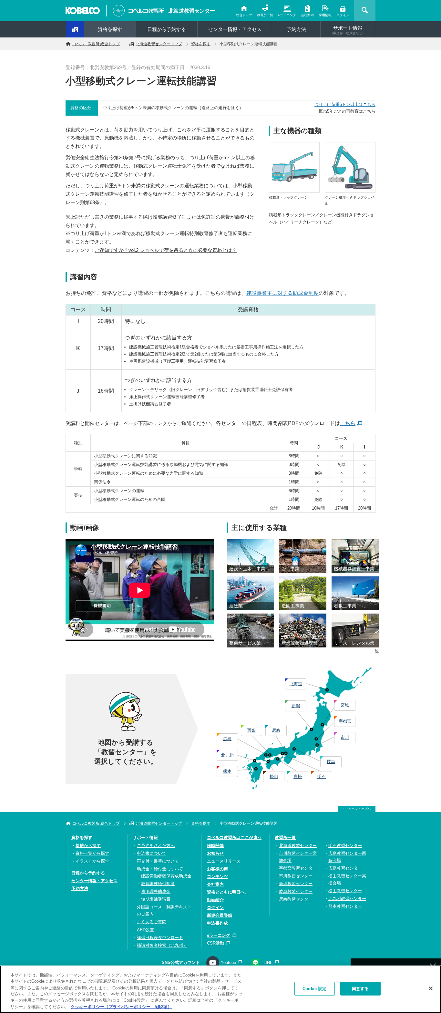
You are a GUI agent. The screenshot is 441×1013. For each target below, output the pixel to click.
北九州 (227, 755)
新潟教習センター (296, 883)
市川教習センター (296, 875)
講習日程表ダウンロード (160, 937)
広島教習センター (345, 868)
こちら (347, 423)
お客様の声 (217, 868)
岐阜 (331, 761)
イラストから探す (92, 861)
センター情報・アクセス (235, 29)
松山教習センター (345, 890)
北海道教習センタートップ (159, 44)
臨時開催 (215, 845)
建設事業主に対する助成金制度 (282, 293)
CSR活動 (215, 943)
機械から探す (88, 845)
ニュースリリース (224, 861)
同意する (360, 988)
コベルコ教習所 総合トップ (96, 44)
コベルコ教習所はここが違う (234, 837)
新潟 (296, 705)
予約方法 (296, 29)
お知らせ (215, 853)
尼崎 (276, 730)
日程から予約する (166, 29)
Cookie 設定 (314, 988)
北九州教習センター (347, 898)
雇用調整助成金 (155, 891)
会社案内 (307, 15)
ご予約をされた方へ (156, 845)
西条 (251, 730)
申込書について (151, 853)
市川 (345, 737)
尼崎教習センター (296, 899)
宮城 (345, 705)
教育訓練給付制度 (158, 883)
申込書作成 (217, 923)
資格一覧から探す (92, 853)
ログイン (342, 15)
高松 (297, 776)
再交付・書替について (158, 861)
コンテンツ (217, 876)
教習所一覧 (265, 15)
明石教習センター (345, 845)
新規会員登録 (219, 915)
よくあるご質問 (151, 921)
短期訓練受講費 (155, 899)
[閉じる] (431, 988)
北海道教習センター (192, 11)
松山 (274, 776)
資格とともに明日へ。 (228, 892)
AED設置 (145, 929)
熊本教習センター (345, 906)
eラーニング (287, 15)
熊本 (227, 771)
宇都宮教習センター (298, 868)
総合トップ (244, 15)
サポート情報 (347, 30)
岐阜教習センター (296, 891)
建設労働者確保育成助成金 (166, 875)
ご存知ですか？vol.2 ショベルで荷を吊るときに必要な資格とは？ (166, 250)
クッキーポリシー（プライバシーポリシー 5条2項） (121, 1006)
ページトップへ (359, 809)
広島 (227, 738)
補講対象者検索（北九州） (162, 945)
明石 (321, 776)
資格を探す (110, 29)
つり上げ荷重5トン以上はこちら (344, 104)
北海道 (296, 683)
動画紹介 (215, 899)
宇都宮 (345, 721)
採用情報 (325, 15)
